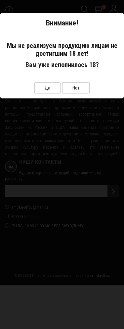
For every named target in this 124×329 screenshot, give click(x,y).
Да (47, 88)
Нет (75, 88)
